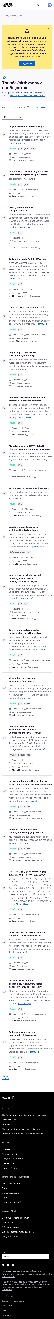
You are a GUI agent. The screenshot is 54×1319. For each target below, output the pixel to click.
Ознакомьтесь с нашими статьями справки (22, 1134)
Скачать (6, 1149)
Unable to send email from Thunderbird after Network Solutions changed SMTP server (25, 729)
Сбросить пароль (10, 1227)
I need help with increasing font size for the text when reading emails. (27, 934)
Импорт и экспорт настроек (37, 335)
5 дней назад (31, 921)
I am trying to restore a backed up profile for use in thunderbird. (25, 631)
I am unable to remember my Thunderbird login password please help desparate (29, 173)
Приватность (8, 1305)
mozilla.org (8, 1296)
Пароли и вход (32, 914)
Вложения (30, 380)
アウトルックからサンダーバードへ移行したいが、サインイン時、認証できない (27, 873)
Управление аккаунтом (36, 470)
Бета (4, 1188)
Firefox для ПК (9, 1154)
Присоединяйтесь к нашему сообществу (21, 1129)
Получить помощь (11, 1236)
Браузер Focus (9, 1168)
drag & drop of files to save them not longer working (22, 354)
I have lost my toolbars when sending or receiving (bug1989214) (26, 831)
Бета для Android (10, 1193)
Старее (5, 1078)
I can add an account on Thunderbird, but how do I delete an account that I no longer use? (25, 983)
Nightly (6, 1197)
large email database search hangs (26, 126)
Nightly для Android (12, 1202)
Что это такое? (9, 1222)
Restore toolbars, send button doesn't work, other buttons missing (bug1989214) (30, 783)
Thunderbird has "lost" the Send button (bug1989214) (22, 680)
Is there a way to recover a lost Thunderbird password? (23, 1033)
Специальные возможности (38, 963)
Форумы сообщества (13, 16)
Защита (29, 289)
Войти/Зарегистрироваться (15, 1218)
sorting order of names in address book (29, 488)
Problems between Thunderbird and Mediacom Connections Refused (27, 399)
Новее (5, 1076)
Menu (44, 5)
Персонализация (33, 709)
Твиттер (6, 1124)
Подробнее (27, 64)
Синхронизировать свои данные (18, 1232)
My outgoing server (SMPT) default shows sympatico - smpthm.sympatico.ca (30, 447)
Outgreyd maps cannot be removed (26, 307)
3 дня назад (34, 248)
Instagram (13, 1265)
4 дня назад (30, 477)
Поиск (28, 154)
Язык (4, 1252)
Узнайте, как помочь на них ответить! (27, 95)
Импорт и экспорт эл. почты (38, 660)
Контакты (30, 509)
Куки (4, 1310)
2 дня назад (32, 160)
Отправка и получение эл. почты (25, 241)
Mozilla (8, 1098)
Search (38, 5)
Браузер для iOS (10, 1163)
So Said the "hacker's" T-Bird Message (27, 259)
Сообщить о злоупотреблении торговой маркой (25, 1115)
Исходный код (9, 1120)
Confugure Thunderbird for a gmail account (21, 209)
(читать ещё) (20, 143)
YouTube (8, 1265)
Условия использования (14, 1301)
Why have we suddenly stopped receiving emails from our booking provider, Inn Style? (25, 578)
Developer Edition (11, 1183)
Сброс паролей (32, 190)
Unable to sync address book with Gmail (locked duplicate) (23, 528)
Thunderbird (17, 154)
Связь (28, 428)
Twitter (3, 1265)
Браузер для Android (12, 1158)
